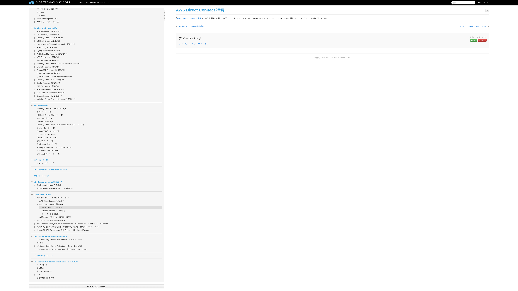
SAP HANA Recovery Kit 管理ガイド (51, 90)
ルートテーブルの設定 (50, 214)
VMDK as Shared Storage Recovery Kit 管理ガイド (56, 99)
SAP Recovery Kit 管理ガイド (48, 86)
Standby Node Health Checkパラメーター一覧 (54, 147)
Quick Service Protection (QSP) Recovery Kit (54, 77)
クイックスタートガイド (44, 271)
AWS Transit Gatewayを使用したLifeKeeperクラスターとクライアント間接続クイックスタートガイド (72, 224)
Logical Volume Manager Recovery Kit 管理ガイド (56, 44)
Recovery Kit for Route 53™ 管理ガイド (52, 80)
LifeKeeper (41, 15)
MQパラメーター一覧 (44, 118)
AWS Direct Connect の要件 (189, 18)
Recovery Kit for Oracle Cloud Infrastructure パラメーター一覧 (60, 125)
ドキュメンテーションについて (47, 9)
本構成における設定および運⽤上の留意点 (55, 217)
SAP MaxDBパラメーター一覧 (48, 154)
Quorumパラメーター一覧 (46, 135)
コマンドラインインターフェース (48, 22)
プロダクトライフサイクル (43, 255)
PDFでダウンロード (97, 286)
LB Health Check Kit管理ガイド (48, 41)
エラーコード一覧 (41, 160)
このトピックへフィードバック (194, 43)
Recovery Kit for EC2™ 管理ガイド (50, 38)
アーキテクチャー (43, 265)
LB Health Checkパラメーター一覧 (50, 115)
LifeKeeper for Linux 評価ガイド (48, 182)
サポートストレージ (41, 176)
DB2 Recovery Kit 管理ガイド (48, 35)
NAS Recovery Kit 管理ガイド (48, 57)
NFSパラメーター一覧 (45, 122)
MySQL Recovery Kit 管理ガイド (49, 51)
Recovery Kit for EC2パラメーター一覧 (51, 109)
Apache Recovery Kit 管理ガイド (49, 31)
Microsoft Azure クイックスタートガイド (51, 220)
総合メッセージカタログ (45, 163)
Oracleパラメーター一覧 (46, 128)
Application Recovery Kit (45, 28)
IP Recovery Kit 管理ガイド (47, 47)
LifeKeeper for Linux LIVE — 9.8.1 (92, 2)
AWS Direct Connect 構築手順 (51, 204)
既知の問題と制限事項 (45, 278)
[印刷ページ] (487, 10)
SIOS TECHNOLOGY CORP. (53, 2)
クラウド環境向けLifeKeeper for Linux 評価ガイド (55, 188)
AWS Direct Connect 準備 (52, 208)
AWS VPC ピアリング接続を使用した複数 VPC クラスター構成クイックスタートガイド (68, 227)
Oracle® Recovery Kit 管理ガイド (49, 67)
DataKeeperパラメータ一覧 (47, 144)
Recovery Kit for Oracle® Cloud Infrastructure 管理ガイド (59, 64)
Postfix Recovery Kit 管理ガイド (49, 73)
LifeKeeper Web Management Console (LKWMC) (56, 262)
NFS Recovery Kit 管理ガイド (48, 60)
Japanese (482, 2)
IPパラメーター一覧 (44, 112)
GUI (38, 275)
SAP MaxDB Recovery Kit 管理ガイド (51, 93)
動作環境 (40, 268)
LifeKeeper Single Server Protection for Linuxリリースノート (59, 240)
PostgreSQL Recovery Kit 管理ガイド (51, 70)
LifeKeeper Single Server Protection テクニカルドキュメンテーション (62, 249)
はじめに (40, 243)
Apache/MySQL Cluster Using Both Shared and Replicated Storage (63, 230)
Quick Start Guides (42, 195)
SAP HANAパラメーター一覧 (48, 151)
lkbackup (40, 12)
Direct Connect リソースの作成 (53, 211)
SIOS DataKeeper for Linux (47, 19)
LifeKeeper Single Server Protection (50, 236)
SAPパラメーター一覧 (45, 141)
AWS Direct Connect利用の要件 (51, 201)
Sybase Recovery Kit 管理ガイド (49, 96)
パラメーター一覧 (41, 105)
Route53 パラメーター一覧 (47, 138)
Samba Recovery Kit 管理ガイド (49, 83)
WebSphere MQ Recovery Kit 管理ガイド (52, 54)
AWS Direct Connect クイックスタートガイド (53, 198)
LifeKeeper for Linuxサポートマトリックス (51, 170)
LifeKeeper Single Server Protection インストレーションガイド (59, 246)
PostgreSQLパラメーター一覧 (48, 131)
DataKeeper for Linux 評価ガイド (49, 185)
